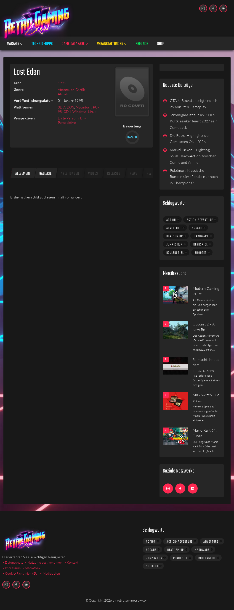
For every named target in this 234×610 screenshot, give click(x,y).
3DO (61, 107)
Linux (92, 111)
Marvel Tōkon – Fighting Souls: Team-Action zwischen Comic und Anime (193, 156)
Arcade (197, 228)
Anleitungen (70, 173)
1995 (62, 83)
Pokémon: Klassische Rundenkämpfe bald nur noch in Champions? (194, 176)
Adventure (173, 228)
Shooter (201, 253)
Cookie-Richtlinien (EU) (22, 573)
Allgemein (22, 173)
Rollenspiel (175, 253)
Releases (113, 173)
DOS (70, 107)
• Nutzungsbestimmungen (44, 562)
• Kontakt (71, 562)
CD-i (67, 111)
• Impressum (11, 568)
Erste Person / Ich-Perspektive (72, 120)
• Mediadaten (50, 573)
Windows (79, 111)
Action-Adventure (200, 220)
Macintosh (84, 107)
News (134, 173)
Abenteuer (66, 89)
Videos (93, 173)
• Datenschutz (12, 562)
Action (171, 220)
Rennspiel (200, 244)
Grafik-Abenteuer (72, 91)
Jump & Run (174, 244)
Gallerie (45, 173)
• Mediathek (31, 568)
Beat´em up (174, 236)
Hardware (201, 236)
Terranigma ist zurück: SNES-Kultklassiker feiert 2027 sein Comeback (194, 121)
